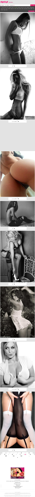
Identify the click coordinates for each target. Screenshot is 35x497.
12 (21, 456)
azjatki (3, 7)
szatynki (20, 8)
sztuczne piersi (26, 8)
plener (7, 8)
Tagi (8, 5)
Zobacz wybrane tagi (31, 11)
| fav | (14, 66)
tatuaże (29, 8)
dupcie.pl (6, 1)
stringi (17, 8)
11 (13, 456)
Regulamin (19, 492)
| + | (14, 61)
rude (13, 8)
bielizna (5, 7)
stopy (15, 8)
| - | (20, 61)
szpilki (22, 8)
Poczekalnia (12, 5)
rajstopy (12, 8)
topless (31, 8)
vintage (33, 20)
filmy (24, 7)
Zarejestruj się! (17, 482)
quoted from (13, 121)
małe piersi (28, 7)
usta (33, 8)
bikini (7, 7)
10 (6, 456)
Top (5, 5)
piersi (5, 8)
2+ (1, 7)
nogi (1, 8)
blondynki (10, 7)
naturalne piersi (32, 7)
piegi (3, 8)
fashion (22, 7)
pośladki (9, 8)
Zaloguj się (2, 5)
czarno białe (15, 7)
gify (25, 7)
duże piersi (19, 7)
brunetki (12, 7)
